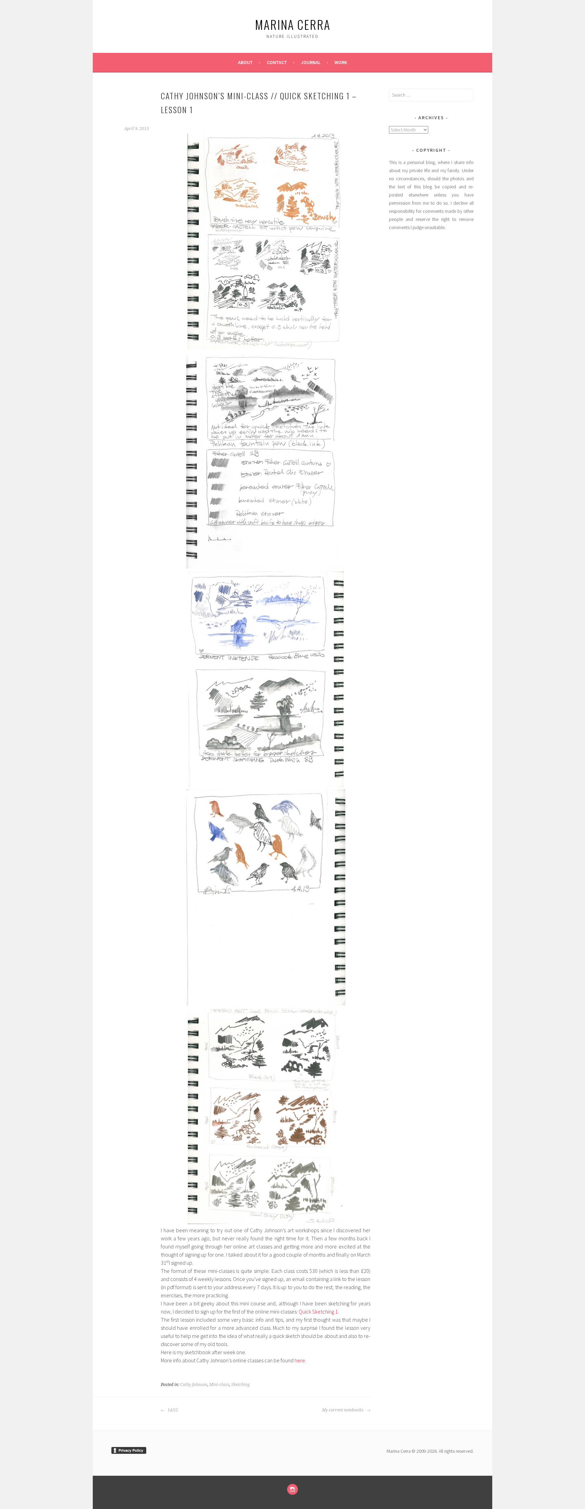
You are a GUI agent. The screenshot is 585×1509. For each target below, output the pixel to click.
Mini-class (219, 1384)
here (300, 1360)
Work (340, 62)
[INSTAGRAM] (292, 1489)
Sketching (240, 1384)
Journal (311, 62)
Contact (277, 62)
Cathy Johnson (193, 1384)
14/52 (172, 1410)
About (245, 62)
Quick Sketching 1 (318, 1311)
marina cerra (292, 24)
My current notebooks (343, 1410)
